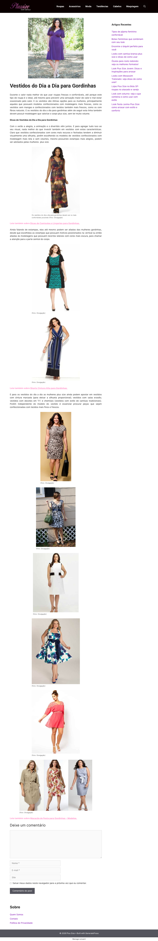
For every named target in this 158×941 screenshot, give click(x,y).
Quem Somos (16, 914)
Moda (88, 6)
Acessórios (74, 6)
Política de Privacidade (21, 923)
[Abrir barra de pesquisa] (144, 6)
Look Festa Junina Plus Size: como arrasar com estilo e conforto (126, 107)
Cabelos (117, 6)
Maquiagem (132, 6)
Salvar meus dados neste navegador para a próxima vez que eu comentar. (50, 883)
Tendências (102, 6)
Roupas (60, 6)
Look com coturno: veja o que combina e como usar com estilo (126, 97)
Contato (14, 919)
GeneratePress (92, 933)
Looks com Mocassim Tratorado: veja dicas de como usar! (127, 79)
